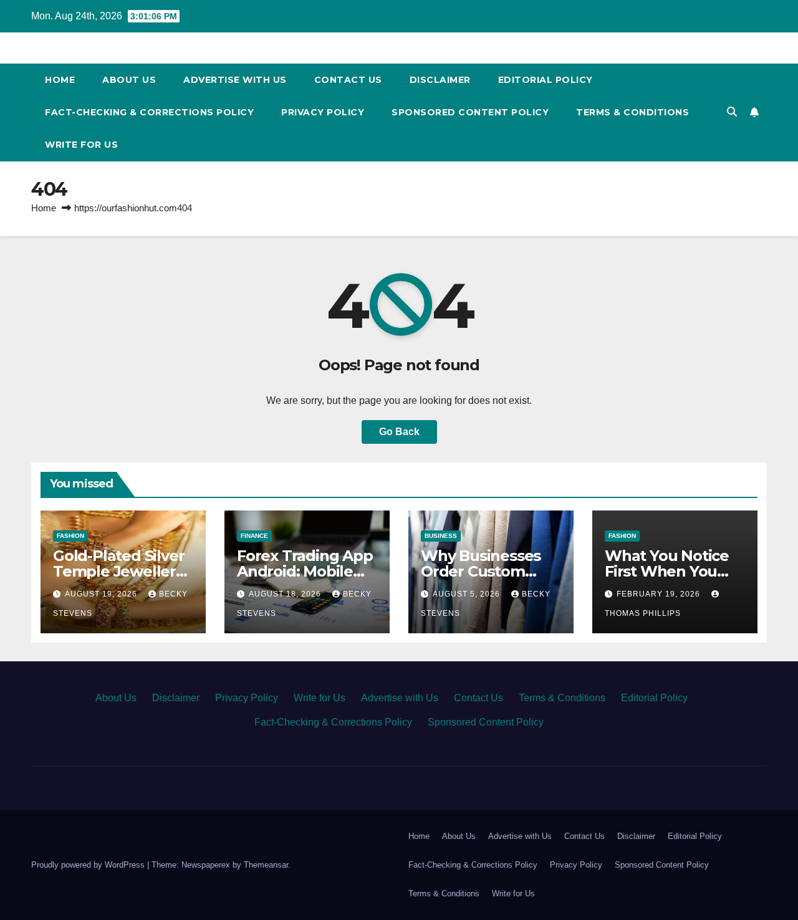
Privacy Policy (322, 112)
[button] (732, 112)
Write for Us (81, 144)
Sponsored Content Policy (470, 112)
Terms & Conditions (632, 112)
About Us (129, 79)
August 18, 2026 (286, 594)
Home (60, 79)
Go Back (399, 431)
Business (441, 535)
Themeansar (266, 865)
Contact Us (348, 79)
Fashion (70, 535)
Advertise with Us (235, 79)
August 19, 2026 (102, 594)
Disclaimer (440, 79)
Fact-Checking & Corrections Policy (149, 112)
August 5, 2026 (467, 594)
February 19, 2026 (660, 594)
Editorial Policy (545, 79)
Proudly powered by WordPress (89, 865)
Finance (254, 535)
